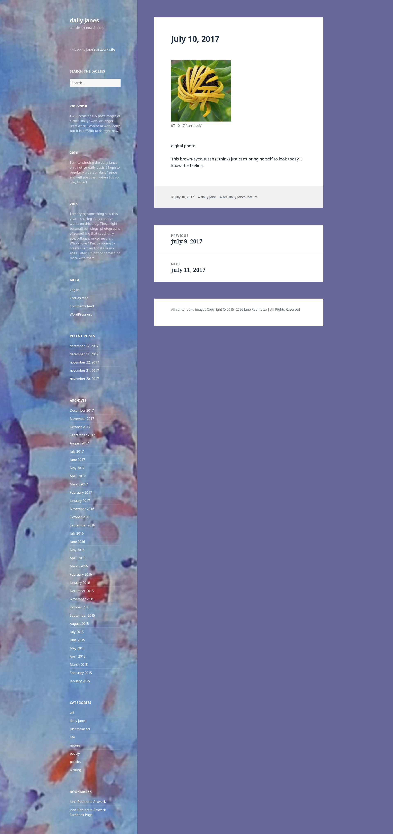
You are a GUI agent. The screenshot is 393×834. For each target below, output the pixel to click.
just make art (80, 729)
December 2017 (82, 410)
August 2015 (79, 623)
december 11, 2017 (84, 354)
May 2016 (77, 550)
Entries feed (79, 298)
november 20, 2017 (84, 378)
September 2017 (82, 435)
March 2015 (79, 664)
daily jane (208, 197)
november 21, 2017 (84, 370)
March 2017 (79, 484)
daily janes (84, 20)
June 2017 (77, 459)
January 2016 (80, 582)
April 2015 (78, 656)
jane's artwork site (100, 49)
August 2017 (79, 443)
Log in (74, 289)
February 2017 (81, 492)
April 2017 (78, 476)
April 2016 (78, 558)
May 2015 (77, 648)
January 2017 (80, 500)
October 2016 (80, 517)
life (72, 737)
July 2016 (77, 533)
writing (75, 770)
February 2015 (81, 672)
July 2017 (77, 451)
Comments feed (82, 306)
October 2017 (80, 427)
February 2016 (81, 574)
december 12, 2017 (84, 346)
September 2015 (82, 615)
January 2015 (80, 681)
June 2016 (77, 541)
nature (75, 745)
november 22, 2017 (84, 362)
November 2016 (82, 509)
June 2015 (77, 640)
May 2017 (77, 468)
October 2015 (80, 607)
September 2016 (82, 525)
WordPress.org (81, 314)
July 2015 (77, 631)
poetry (75, 753)
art (72, 712)
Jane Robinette (255, 309)
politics (75, 761)
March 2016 (79, 566)
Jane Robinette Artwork (88, 801)
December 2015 (82, 591)
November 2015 (82, 599)
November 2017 (82, 418)
